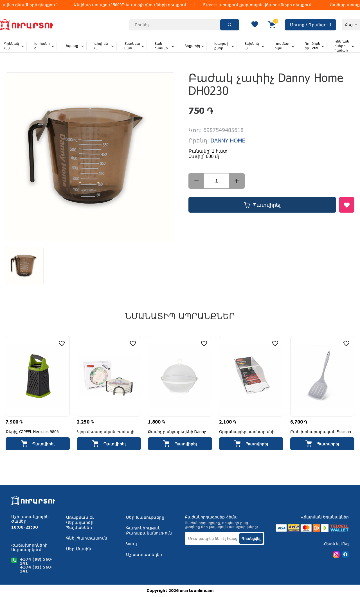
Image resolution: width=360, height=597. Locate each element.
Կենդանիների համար (341, 46)
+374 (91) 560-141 (36, 569)
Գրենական (11, 46)
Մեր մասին (78, 549)
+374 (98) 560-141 (36, 561)
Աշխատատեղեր (144, 555)
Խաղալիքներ (222, 46)
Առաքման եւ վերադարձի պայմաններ (80, 523)
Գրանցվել (251, 538)
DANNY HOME (228, 141)
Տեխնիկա (251, 46)
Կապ (131, 544)
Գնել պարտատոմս (86, 538)
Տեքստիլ (192, 46)
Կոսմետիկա (281, 46)
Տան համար (161, 46)
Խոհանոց (42, 46)
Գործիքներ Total (312, 46)
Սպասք (71, 46)
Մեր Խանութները (145, 518)
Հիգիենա (101, 46)
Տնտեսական (132, 46)
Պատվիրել (266, 205)
